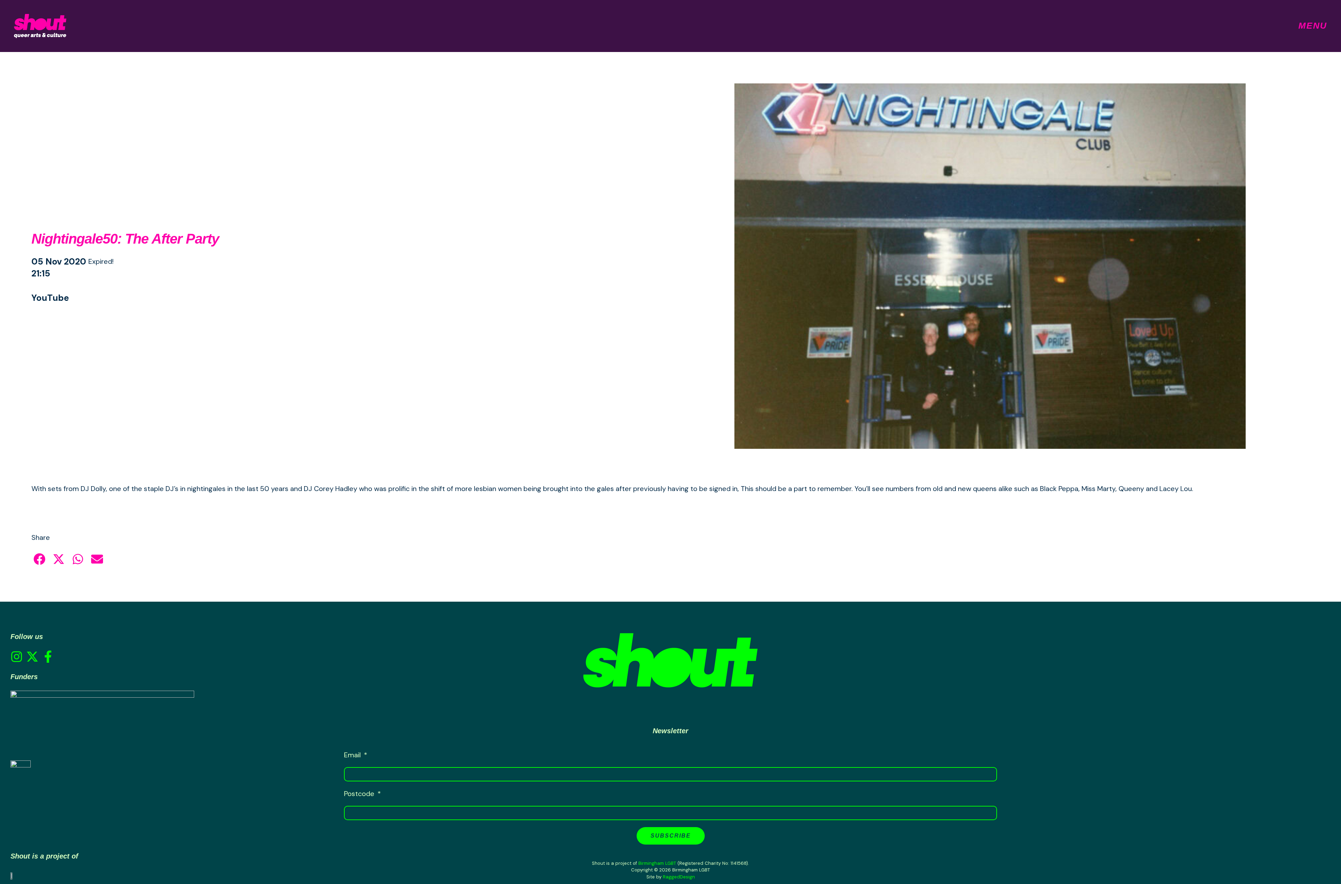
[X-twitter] (32, 657)
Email (353, 754)
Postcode (360, 793)
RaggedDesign (679, 877)
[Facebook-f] (48, 657)
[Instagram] (16, 657)
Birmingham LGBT (657, 863)
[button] (39, 559)
